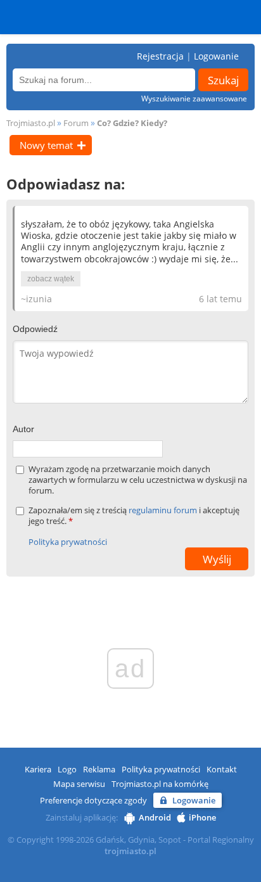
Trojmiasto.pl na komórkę (159, 783)
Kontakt (222, 769)
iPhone (202, 817)
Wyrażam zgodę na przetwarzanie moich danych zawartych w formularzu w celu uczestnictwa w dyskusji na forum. (138, 480)
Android (155, 817)
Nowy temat (46, 145)
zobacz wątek (50, 278)
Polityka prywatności (68, 541)
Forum (76, 123)
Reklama (99, 769)
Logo (67, 769)
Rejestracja (160, 56)
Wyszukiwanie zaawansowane (194, 98)
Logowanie (216, 56)
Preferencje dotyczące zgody (93, 800)
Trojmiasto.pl (30, 123)
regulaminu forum (164, 510)
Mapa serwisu (79, 783)
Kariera (38, 769)
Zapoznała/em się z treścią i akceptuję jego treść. (134, 516)
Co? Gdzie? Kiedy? (132, 123)
